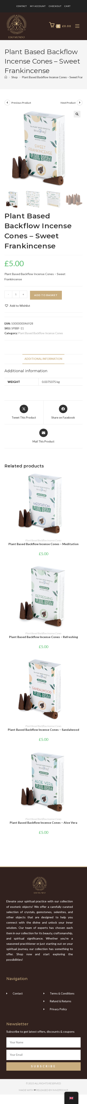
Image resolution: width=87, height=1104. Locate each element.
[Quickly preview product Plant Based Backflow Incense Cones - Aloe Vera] (81, 758)
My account (38, 6)
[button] (77, 114)
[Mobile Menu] (75, 26)
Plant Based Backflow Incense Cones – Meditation (43, 544)
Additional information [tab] (43, 358)
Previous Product (21, 102)
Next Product (68, 102)
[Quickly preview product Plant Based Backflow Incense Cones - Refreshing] (81, 572)
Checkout (55, 6)
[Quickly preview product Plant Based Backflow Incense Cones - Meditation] (81, 479)
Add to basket (46, 295)
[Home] (5, 77)
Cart (67, 6)
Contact (21, 6)
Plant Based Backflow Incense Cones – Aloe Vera (43, 822)
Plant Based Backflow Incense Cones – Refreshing (43, 637)
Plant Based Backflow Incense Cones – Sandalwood (43, 729)
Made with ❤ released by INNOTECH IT (43, 1090)
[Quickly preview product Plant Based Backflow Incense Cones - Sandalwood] (81, 665)
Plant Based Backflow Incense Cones (40, 333)
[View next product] (80, 103)
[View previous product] (7, 103)
